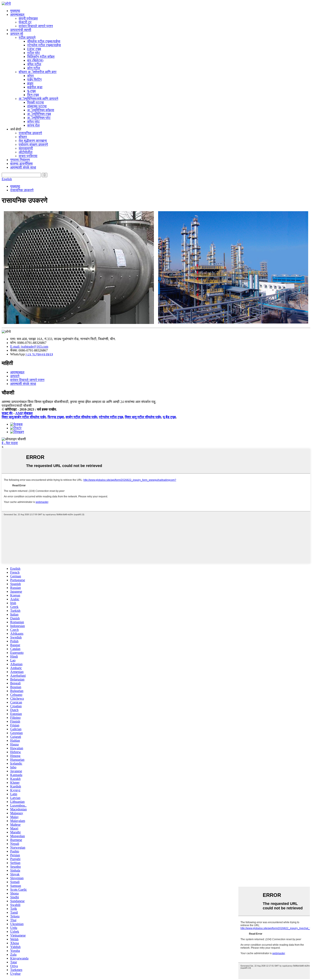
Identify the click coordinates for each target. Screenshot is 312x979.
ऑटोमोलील (25, 152)
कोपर (30, 75)
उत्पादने (14, 376)
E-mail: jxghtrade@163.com (29, 346)
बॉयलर (23, 137)
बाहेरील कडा (34, 87)
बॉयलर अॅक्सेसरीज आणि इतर (37, 72)
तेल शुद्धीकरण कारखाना (33, 140)
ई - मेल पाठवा (10, 443)
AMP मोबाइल (24, 413)
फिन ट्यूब (33, 95)
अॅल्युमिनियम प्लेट (39, 118)
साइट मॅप (7, 413)
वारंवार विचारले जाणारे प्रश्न (36, 26)
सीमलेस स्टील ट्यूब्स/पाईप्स (43, 41)
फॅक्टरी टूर (25, 22)
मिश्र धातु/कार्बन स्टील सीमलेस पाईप (24, 417)
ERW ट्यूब (34, 49)
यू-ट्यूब (31, 91)
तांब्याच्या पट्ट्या (37, 106)
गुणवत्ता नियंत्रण (20, 160)
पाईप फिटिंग (34, 79)
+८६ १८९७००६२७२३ (39, 354)
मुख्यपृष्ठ (15, 11)
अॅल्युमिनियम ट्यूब (39, 114)
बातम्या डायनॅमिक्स (21, 163)
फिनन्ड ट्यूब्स (56, 417)
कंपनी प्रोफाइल (28, 18)
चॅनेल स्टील (34, 64)
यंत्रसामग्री (26, 148)
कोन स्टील (33, 68)
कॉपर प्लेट (33, 121)
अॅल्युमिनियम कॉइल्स (40, 110)
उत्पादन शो (16, 33)
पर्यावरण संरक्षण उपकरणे (33, 144)
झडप (30, 83)
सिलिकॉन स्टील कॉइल (41, 56)
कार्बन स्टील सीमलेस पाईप (81, 417)
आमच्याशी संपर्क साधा (23, 167)
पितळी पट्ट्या (35, 102)
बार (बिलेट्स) (35, 60)
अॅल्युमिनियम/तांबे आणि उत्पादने (38, 98)
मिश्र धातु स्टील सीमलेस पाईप (143, 417)
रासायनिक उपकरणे (30, 133)
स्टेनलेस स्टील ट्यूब (111, 417)
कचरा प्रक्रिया (28, 156)
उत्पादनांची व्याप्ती (20, 30)
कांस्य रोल (33, 125)
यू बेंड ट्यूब (169, 417)
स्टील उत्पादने (27, 37)
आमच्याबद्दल (17, 14)
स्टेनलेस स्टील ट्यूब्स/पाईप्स (44, 45)
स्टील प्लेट (33, 53)
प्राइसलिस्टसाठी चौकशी (17, 405)
